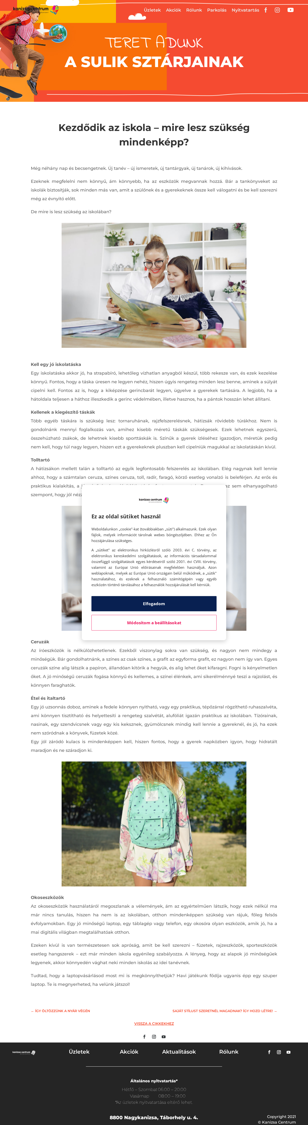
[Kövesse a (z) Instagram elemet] (154, 1037)
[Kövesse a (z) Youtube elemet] (163, 1037)
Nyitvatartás (245, 10)
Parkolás (216, 10)
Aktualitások (179, 1052)
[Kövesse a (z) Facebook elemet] (144, 1037)
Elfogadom (154, 603)
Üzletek (152, 10)
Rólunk (194, 10)
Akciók (173, 10)
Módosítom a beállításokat (154, 622)
